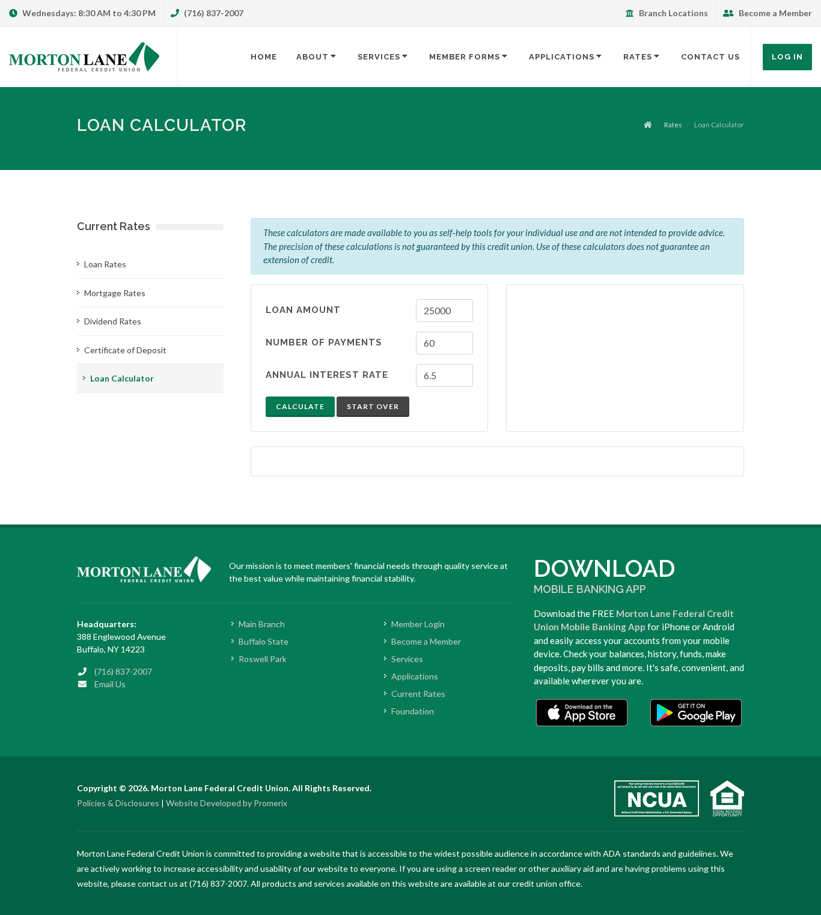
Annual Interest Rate (327, 374)
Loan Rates (105, 264)
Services (379, 56)
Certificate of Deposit (125, 350)
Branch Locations (672, 13)
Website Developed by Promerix (226, 803)
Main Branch (262, 624)
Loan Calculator (122, 378)
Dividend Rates (112, 321)
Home (264, 56)
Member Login (418, 624)
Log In (787, 56)
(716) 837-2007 (212, 13)
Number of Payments (324, 342)
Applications (561, 56)
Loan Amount (303, 310)
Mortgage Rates (114, 293)
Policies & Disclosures (118, 803)
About (312, 56)
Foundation (412, 711)
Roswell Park (263, 659)
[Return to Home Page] (84, 57)
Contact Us (710, 56)
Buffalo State (263, 641)
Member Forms (464, 56)
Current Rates (418, 694)
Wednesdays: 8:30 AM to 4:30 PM (88, 13)
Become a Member (774, 13)
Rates (637, 56)
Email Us (110, 684)
